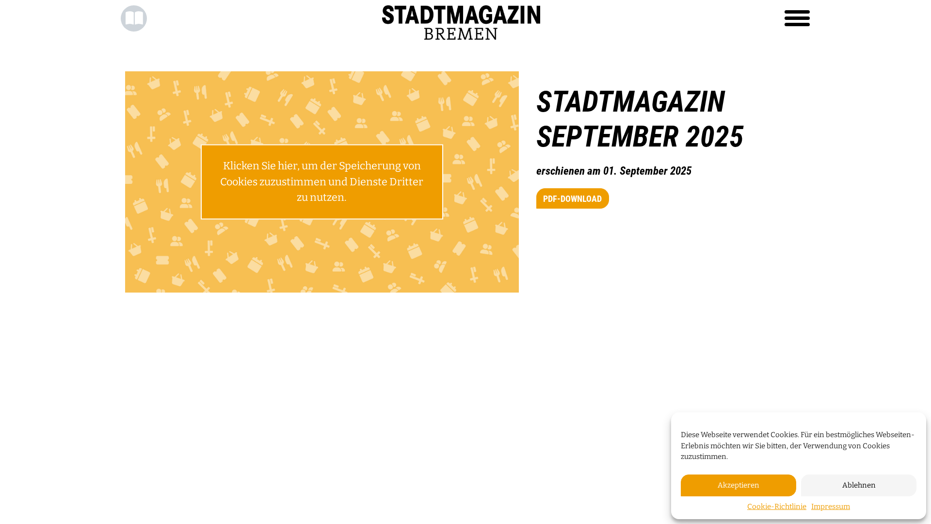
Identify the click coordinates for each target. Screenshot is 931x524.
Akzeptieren (738, 485)
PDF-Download (572, 199)
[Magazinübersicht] (134, 18)
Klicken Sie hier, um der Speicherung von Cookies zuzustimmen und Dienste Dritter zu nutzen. (321, 182)
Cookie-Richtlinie (776, 506)
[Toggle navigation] (797, 18)
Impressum (830, 506)
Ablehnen (859, 485)
